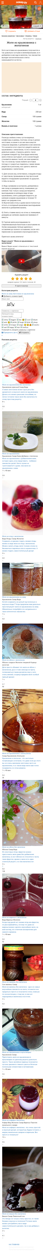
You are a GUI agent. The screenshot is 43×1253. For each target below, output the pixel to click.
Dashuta (38, 39)
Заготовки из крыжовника (23, 294)
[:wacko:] (35, 325)
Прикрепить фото (10, 333)
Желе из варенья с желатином (14, 917)
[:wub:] (4, 322)
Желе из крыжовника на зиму (14, 597)
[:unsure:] (23, 320)
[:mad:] (9, 322)
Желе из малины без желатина (14, 982)
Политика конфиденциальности (21, 1249)
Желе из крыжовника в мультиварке (16, 1052)
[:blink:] (28, 322)
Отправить (25, 333)
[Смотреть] (21, 261)
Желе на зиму (7, 294)
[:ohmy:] (5, 320)
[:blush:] (34, 320)
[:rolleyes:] (28, 325)
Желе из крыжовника (10, 454)
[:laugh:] (21, 322)
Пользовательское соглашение (21, 1247)
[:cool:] (28, 320)
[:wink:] (25, 325)
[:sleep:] (34, 322)
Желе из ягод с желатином (12, 536)
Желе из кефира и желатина (13, 1120)
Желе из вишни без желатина (14, 1214)
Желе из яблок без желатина (13, 847)
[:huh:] (17, 327)
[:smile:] (5, 325)
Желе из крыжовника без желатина (16, 385)
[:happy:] (10, 327)
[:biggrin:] (12, 320)
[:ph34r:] (13, 322)
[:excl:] (30, 325)
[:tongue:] (13, 325)
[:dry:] (19, 320)
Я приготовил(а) (21, 286)
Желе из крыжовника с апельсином (16, 753)
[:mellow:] (25, 327)
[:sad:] (4, 327)
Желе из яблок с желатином (13, 660)
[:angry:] (20, 325)
